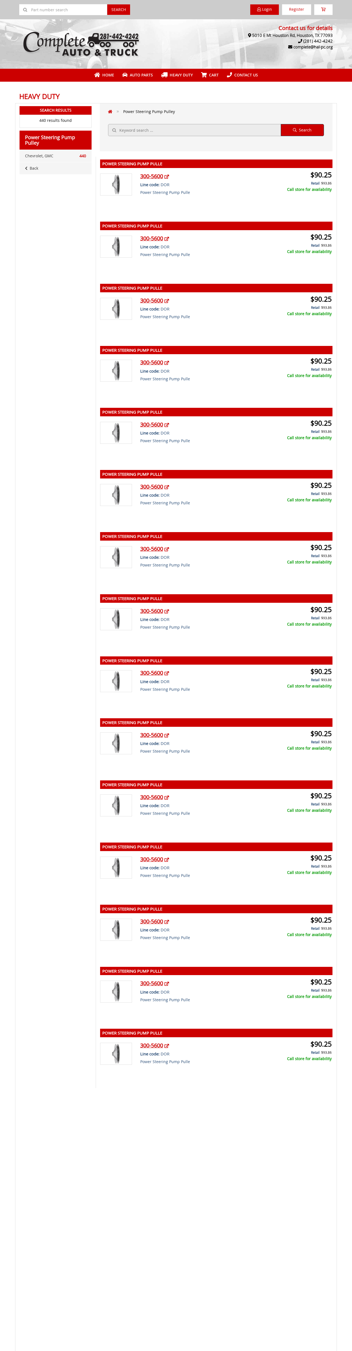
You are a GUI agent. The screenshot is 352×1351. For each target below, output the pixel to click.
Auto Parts (140, 75)
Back (33, 168)
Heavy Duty (180, 75)
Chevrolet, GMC (55, 155)
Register (296, 9)
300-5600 (151, 176)
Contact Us (245, 75)
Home (107, 75)
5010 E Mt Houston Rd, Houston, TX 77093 (292, 35)
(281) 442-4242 (318, 41)
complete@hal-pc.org (313, 46)
